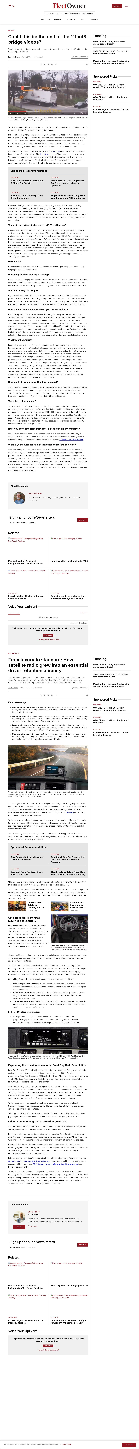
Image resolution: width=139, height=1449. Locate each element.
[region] (48, 634)
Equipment (94, 19)
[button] (9, 6)
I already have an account (48, 656)
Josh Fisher (13, 704)
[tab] (14, 629)
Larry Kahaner (14, 57)
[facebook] (41, 64)
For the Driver (13, 669)
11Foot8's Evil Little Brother (71, 452)
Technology (58, 19)
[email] (56, 64)
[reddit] (52, 64)
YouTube (56, 155)
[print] (87, 64)
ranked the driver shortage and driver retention (28, 1192)
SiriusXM (70, 829)
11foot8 (43, 158)
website (49, 158)
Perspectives (72, 19)
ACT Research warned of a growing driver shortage (55, 1195)
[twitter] (48, 64)
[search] (13, 6)
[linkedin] (45, 64)
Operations (45, 19)
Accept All (129, 1445)
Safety (83, 19)
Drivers (11, 30)
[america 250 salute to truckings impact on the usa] (17, 927)
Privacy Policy (66, 1444)
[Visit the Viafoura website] (83, 639)
